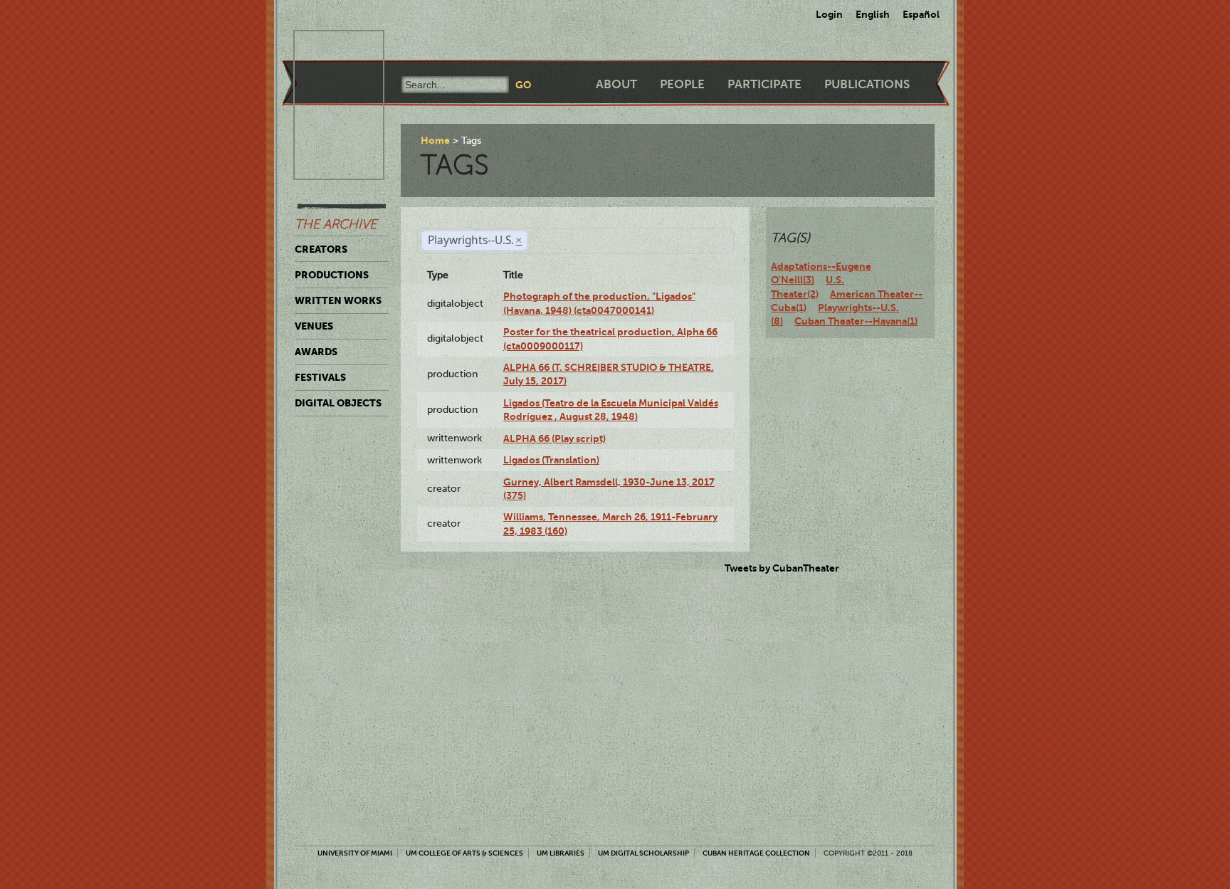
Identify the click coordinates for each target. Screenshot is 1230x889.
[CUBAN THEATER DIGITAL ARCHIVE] (326, 47)
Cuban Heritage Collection (756, 853)
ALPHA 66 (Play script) (554, 438)
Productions (332, 274)
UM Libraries (560, 853)
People (682, 84)
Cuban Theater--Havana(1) (856, 321)
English (873, 14)
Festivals (320, 377)
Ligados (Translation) (551, 459)
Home (435, 140)
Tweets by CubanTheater (782, 568)
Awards (316, 351)
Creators (321, 249)
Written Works (338, 300)
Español (921, 14)
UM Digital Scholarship (643, 853)
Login (829, 14)
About (616, 84)
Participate (764, 84)
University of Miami (354, 853)
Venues (314, 326)
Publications (867, 84)
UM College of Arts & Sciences (464, 853)
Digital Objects (338, 403)
